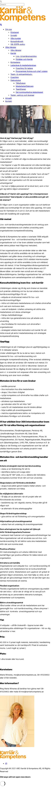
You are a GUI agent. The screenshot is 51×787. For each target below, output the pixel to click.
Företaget (14, 32)
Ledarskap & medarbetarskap (23, 65)
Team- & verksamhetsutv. (21, 74)
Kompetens (15, 62)
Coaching (14, 77)
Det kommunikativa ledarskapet (29, 92)
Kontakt (8, 101)
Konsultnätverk (16, 41)
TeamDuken (21, 89)
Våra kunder (15, 38)
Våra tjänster (10, 47)
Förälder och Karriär (24, 59)
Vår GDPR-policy (17, 44)
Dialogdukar (15, 80)
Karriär (13, 53)
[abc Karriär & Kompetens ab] (23, 21)
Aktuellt (8, 98)
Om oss (8, 29)
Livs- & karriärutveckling (26, 56)
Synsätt (13, 35)
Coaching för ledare (24, 68)
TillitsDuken (21, 83)
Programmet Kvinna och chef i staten (31, 71)
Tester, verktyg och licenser (22, 95)
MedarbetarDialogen (24, 86)
